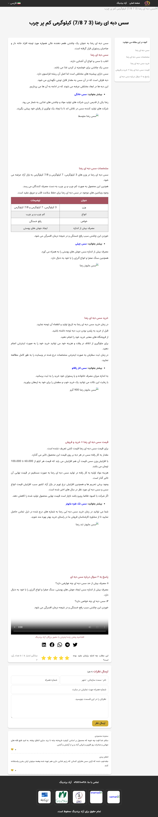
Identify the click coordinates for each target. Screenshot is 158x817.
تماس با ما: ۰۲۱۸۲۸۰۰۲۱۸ (86, 782)
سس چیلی (81, 244)
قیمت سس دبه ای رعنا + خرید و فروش (132, 70)
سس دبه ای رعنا (142, 50)
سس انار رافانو (79, 368)
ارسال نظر (100, 723)
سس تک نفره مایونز (76, 504)
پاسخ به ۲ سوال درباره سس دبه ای (134, 76)
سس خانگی (80, 94)
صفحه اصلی (134, 3)
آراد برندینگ (122, 3)
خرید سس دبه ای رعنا (140, 63)
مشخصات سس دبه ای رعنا (137, 57)
